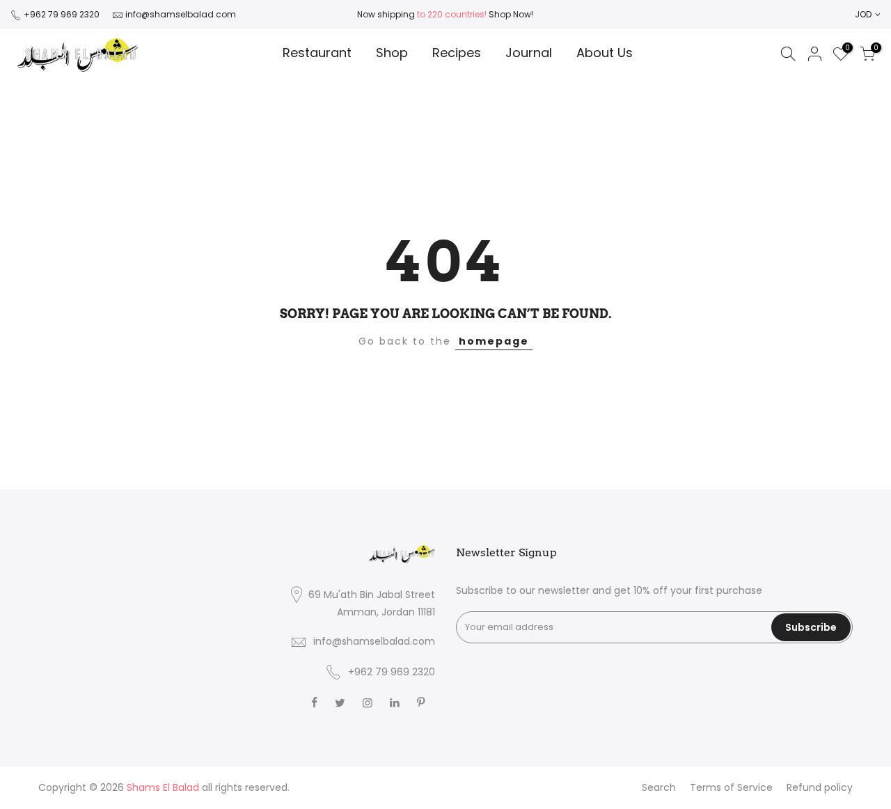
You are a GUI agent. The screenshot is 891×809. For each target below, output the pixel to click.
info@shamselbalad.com (180, 14)
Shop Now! (510, 14)
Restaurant (317, 52)
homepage (494, 341)
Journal (528, 52)
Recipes (456, 52)
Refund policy (820, 787)
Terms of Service (731, 787)
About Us (604, 52)
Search (659, 787)
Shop (392, 52)
